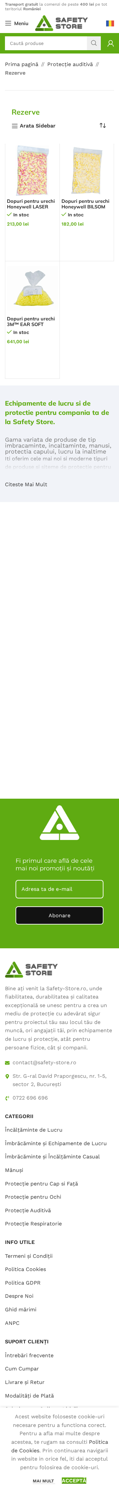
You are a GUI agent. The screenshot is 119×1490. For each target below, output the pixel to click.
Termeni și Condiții (29, 1256)
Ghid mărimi (20, 1309)
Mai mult (44, 1480)
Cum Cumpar (22, 1368)
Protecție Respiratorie (33, 1223)
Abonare (59, 915)
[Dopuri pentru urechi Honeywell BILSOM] (86, 170)
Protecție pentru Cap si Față (41, 1184)
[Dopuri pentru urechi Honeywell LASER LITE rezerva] (32, 170)
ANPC (12, 1323)
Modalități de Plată (29, 1396)
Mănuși (14, 1170)
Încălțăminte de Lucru (33, 1130)
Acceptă (74, 1480)
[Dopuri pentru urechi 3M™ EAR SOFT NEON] (32, 288)
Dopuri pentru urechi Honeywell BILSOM (85, 204)
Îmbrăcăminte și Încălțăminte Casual (52, 1156)
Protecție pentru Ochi (33, 1197)
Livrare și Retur (25, 1382)
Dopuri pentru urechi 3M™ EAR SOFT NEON (31, 324)
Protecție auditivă (70, 64)
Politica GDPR (23, 1283)
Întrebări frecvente (29, 1355)
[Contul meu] (110, 43)
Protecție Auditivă (28, 1210)
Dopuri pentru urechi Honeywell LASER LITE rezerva (31, 207)
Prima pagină (21, 64)
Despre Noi (19, 1296)
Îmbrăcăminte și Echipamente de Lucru (56, 1143)
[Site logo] (61, 22)
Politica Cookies (25, 1269)
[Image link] (31, 969)
